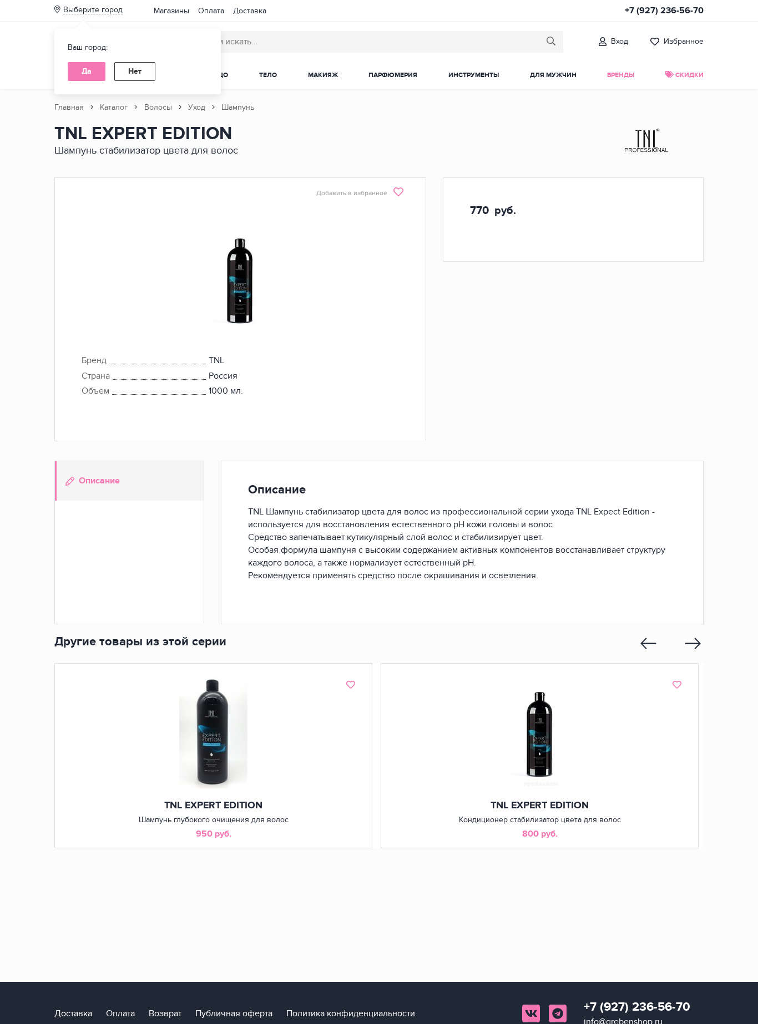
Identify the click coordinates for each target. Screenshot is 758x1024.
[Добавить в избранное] (350, 684)
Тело (268, 75)
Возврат (165, 1013)
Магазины (171, 11)
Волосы (158, 107)
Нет (135, 71)
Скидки (689, 75)
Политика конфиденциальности (350, 1013)
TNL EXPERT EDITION (213, 805)
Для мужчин (553, 75)
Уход (196, 107)
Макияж (323, 75)
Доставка (249, 11)
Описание (99, 480)
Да (87, 71)
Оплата (211, 11)
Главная (69, 107)
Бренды (620, 75)
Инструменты (473, 75)
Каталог (114, 107)
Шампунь (237, 107)
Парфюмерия (392, 75)
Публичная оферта (233, 1013)
